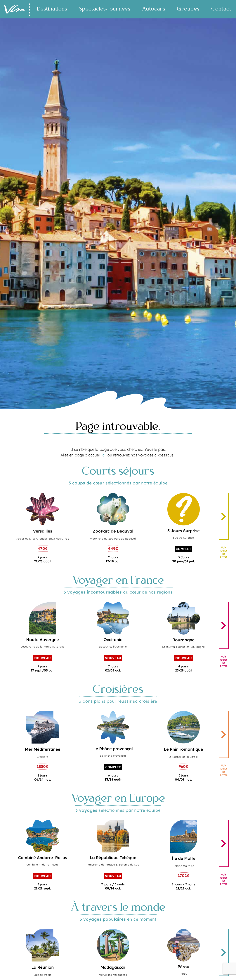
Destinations (52, 9)
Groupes (188, 9)
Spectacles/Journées (104, 9)
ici (103, 455)
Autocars (153, 9)
